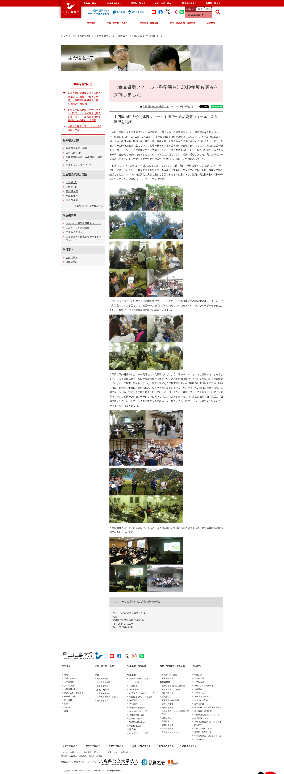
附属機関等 (69, 215)
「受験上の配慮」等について (206, 715)
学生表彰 (133, 704)
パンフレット (200, 739)
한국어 (91, 756)
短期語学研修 (167, 725)
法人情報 (68, 700)
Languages (195, 15)
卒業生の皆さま (138, 3)
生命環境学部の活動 (75, 174)
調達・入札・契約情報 (73, 693)
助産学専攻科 (102, 701)
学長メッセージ (71, 678)
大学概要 (91, 23)
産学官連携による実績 (171, 689)
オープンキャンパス (203, 696)
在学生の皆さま (114, 3)
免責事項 (88, 752)
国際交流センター (169, 718)
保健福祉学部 (102, 686)
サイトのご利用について (71, 752)
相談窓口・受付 (168, 693)
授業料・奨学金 (136, 718)
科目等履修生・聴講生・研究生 (207, 736)
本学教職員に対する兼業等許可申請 (175, 712)
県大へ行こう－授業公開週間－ (207, 707)
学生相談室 (134, 689)
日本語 (99, 756)
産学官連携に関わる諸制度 (173, 686)
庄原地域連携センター (77, 232)
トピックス (69, 707)
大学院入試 (199, 682)
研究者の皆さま (189, 3)
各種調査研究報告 (137, 707)
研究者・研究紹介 (169, 675)
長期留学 (166, 721)
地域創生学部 (102, 678)
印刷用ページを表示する (156, 106)
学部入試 (198, 675)
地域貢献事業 (167, 707)
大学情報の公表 (71, 689)
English (64, 756)
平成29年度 (72, 200)
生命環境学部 (84, 36)
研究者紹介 (166, 697)
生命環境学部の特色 (76, 148)
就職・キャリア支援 (203, 728)
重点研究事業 (167, 704)
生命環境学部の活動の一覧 (88, 205)
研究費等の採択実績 (170, 700)
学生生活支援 (135, 726)
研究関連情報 (167, 678)
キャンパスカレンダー (139, 711)
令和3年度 (71, 182)
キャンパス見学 (201, 700)
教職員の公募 (70, 696)
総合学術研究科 (103, 693)
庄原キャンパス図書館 (77, 228)
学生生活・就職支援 (149, 23)
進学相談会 (199, 704)
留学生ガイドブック (170, 732)
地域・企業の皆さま (164, 3)
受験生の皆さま (91, 3)
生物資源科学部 (103, 682)
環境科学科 (72, 262)
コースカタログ (74, 152)
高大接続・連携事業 (203, 711)
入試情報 (211, 23)
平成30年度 (72, 196)
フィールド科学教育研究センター (130, 613)
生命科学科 (72, 257)
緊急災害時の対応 (137, 722)
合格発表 (198, 689)
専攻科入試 (199, 678)
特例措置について (202, 718)
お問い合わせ (127, 752)
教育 (66, 711)
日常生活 (133, 686)
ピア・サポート (136, 682)
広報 (66, 704)
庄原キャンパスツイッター (80, 165)
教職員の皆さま (213, 3)
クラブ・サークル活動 (139, 678)
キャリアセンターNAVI (139, 733)
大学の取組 (69, 686)
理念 (66, 675)
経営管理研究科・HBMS (107, 697)
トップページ (68, 36)
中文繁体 (83, 756)
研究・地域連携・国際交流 (182, 23)
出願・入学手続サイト (204, 686)
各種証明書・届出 (137, 715)
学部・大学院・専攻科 (117, 23)
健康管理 (133, 700)
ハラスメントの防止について (141, 693)
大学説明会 (199, 693)
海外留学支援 (167, 729)
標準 (208, 9)
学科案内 (68, 249)
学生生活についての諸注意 (140, 697)
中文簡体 (73, 756)
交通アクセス (113, 752)
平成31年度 (72, 191)
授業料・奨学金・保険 (204, 732)
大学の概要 (69, 682)
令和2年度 (71, 187)
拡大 (200, 9)
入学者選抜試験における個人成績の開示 (207, 723)
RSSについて (99, 752)
